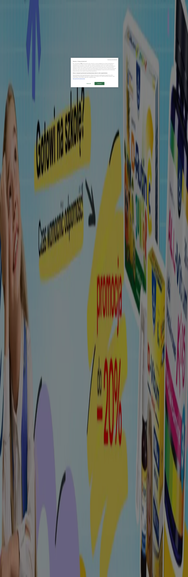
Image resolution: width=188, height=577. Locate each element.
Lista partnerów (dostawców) (79, 78)
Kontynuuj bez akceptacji (112, 59)
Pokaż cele (89, 83)
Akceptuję (99, 83)
